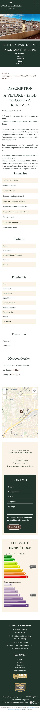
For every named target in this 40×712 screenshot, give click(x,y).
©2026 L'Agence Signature (13, 697)
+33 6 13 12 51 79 (21, 463)
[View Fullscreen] (4, 397)
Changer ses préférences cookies (15, 702)
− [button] (5, 393)
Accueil (4, 73)
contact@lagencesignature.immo (21, 645)
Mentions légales (31, 697)
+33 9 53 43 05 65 (21, 461)
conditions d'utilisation (14, 709)
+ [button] (5, 390)
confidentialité (32, 707)
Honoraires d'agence (21, 700)
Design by (36, 702)
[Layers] (34, 390)
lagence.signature (21, 648)
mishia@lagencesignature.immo (21, 466)
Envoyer (14, 527)
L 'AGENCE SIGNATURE (20, 625)
